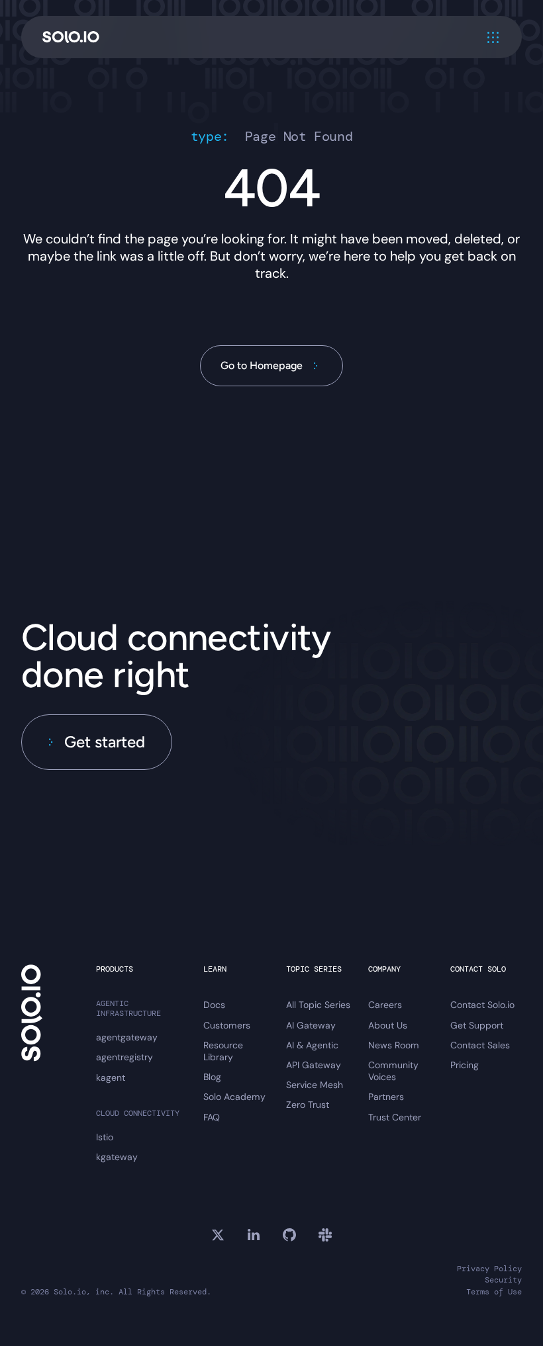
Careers (385, 1005)
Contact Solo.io (482, 1005)
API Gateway (313, 1065)
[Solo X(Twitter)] (218, 1235)
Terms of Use (494, 1292)
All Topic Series (318, 1005)
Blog (212, 1077)
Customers (226, 1025)
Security (503, 1280)
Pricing (464, 1065)
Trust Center (394, 1117)
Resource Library (223, 1051)
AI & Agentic (312, 1045)
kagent (110, 1077)
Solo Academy (234, 1097)
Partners (386, 1097)
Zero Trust (307, 1105)
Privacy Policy (489, 1269)
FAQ (211, 1117)
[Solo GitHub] (289, 1235)
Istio (104, 1137)
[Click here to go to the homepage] (70, 37)
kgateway (117, 1157)
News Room (393, 1045)
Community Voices (393, 1071)
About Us (387, 1025)
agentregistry (124, 1057)
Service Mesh (314, 1085)
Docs (214, 1005)
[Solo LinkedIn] (254, 1235)
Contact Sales (480, 1045)
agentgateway (127, 1037)
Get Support (476, 1025)
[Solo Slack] (325, 1235)
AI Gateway (311, 1025)
